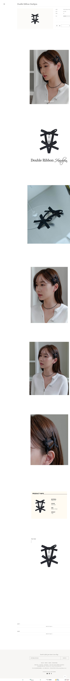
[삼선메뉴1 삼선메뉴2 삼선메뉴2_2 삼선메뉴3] (4, 4)
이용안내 (46, 662)
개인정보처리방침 (54, 662)
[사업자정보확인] (39, 668)
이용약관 (49, 662)
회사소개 (42, 662)
